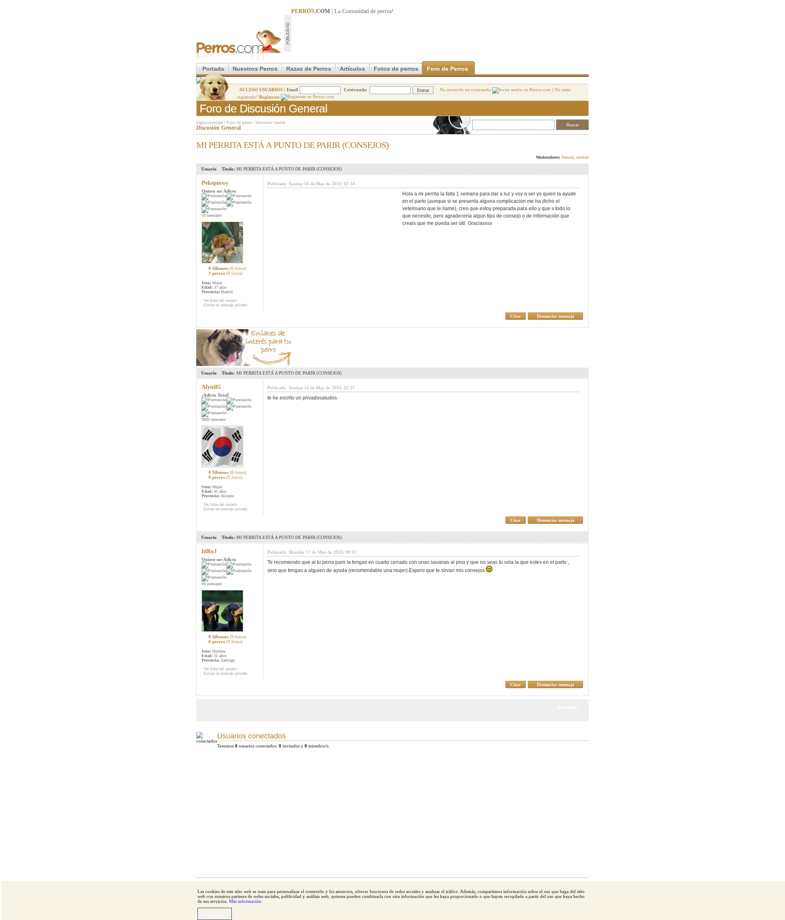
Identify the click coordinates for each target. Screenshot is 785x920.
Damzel (567, 157)
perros (384, 11)
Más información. (245, 901)
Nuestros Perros (255, 68)
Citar (515, 316)
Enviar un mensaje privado (225, 305)
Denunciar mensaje (555, 316)
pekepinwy (215, 183)
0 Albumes (227, 268)
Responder (571, 142)
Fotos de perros (396, 68)
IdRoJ (209, 551)
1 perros (225, 273)
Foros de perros (239, 122)
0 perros (225, 477)
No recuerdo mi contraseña (466, 89)
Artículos (352, 68)
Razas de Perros (308, 68)
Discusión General (270, 122)
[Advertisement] (440, 33)
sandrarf (582, 157)
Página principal (209, 122)
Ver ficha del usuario (220, 300)
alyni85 (211, 387)
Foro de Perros (447, 68)
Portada (213, 68)
